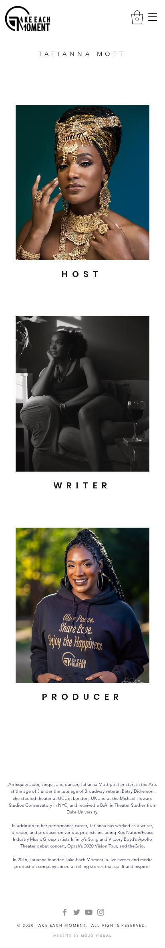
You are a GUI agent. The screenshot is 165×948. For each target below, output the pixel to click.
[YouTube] (88, 912)
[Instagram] (100, 912)
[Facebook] (64, 912)
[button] (152, 17)
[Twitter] (76, 912)
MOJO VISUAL (96, 936)
